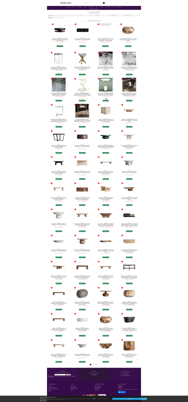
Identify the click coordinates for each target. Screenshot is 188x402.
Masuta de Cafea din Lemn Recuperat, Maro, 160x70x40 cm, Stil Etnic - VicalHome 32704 (59, 303)
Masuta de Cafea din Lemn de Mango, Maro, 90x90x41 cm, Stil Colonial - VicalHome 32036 (105, 303)
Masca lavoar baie (98, 386)
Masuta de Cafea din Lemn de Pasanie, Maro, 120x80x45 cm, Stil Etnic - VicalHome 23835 (82, 198)
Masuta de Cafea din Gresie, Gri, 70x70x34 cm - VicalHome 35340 (58, 224)
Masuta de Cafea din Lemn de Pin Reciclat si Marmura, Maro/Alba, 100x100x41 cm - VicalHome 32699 (105, 224)
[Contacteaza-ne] (125, 2)
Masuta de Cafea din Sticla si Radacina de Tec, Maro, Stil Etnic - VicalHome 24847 (106, 355)
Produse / (91, 11)
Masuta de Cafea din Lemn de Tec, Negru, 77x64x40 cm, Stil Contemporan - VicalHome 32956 (129, 329)
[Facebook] (92, 375)
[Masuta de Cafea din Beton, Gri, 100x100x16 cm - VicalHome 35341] (58, 241)
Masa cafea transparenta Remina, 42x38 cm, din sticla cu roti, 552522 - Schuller (105, 68)
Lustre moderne (97, 388)
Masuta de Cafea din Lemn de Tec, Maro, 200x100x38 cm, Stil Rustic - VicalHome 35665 (105, 277)
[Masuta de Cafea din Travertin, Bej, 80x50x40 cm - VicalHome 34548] (82, 163)
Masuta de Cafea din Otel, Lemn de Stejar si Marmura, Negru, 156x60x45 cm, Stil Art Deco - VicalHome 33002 (129, 224)
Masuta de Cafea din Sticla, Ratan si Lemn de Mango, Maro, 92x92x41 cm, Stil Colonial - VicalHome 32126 (129, 277)
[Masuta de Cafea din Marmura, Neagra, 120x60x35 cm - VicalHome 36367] (82, 30)
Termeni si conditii (51, 387)
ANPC (72, 389)
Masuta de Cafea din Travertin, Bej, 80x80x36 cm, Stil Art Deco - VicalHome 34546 (129, 146)
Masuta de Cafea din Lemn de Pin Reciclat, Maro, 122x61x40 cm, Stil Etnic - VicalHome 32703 (82, 277)
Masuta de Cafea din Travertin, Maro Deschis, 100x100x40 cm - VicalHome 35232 (105, 198)
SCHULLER (105, 66)
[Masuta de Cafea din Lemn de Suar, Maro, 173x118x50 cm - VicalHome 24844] (129, 189)
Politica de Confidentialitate (53, 388)
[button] (75, 400)
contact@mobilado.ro (126, 375)
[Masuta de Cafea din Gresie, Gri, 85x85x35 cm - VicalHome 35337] (129, 163)
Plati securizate (73, 386)
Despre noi (50, 386)
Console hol (97, 389)
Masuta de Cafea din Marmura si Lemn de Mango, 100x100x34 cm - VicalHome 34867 (58, 172)
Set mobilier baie (97, 387)
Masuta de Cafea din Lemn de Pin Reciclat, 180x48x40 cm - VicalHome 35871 (129, 120)
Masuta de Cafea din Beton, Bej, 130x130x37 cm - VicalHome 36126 (82, 355)
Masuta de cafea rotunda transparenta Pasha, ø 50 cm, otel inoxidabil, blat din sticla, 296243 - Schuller (82, 120)
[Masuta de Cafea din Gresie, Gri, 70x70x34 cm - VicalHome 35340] (58, 215)
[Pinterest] (94, 375)
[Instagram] (96, 375)
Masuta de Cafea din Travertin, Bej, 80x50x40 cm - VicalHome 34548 (82, 172)
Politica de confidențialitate (69, 399)
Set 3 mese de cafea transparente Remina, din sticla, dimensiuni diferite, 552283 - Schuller (59, 94)
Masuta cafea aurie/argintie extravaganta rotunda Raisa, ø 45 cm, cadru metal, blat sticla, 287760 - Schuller (82, 94)
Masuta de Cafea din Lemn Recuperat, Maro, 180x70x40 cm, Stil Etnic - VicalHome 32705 (59, 329)
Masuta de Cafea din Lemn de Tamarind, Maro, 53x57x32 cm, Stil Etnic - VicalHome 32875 (128, 39)
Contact (49, 391)
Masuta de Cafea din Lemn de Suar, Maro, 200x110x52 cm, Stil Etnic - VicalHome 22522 (59, 277)
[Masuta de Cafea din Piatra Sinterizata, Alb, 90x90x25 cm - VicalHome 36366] (82, 320)
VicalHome (105, 118)
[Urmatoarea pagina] (97, 364)
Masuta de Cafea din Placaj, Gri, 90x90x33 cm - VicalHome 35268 (82, 146)
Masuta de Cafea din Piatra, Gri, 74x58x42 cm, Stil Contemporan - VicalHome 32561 (82, 303)
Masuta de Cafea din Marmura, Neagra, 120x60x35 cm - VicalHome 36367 (82, 39)
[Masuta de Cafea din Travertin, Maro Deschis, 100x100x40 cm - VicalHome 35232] (105, 189)
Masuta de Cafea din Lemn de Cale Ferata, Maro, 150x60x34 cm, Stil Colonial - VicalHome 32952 (59, 355)
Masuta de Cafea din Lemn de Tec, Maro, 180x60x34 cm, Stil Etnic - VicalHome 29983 (105, 172)
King (82, 66)
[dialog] (94, 399)
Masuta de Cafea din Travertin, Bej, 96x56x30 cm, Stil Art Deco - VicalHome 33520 (129, 251)
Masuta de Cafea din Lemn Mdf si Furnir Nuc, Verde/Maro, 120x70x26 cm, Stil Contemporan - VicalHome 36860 (105, 39)
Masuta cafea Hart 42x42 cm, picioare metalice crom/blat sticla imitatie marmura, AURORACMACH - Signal (58, 68)
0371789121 (126, 374)
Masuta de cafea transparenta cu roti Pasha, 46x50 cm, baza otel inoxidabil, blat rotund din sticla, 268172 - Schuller (58, 120)
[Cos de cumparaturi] (127, 2)
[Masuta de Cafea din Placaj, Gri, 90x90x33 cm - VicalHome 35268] (82, 137)
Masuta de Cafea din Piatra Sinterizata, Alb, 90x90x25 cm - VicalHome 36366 (82, 329)
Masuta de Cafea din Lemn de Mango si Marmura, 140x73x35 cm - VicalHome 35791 (58, 198)
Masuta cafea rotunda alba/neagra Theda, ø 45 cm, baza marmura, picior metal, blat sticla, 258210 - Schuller (105, 94)
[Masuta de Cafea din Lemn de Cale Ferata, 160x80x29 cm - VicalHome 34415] (105, 241)
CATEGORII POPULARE (99, 384)
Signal (59, 66)
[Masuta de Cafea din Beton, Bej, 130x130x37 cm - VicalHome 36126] (82, 346)
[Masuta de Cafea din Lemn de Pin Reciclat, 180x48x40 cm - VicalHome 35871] (129, 111)
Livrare (49, 389)
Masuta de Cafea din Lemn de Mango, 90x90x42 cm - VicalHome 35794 (82, 250)
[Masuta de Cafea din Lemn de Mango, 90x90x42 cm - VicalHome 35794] (82, 241)
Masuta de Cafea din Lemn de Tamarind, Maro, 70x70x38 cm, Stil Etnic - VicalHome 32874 (129, 303)
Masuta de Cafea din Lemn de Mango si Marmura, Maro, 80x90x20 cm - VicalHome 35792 (82, 224)
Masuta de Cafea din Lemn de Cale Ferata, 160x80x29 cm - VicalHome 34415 (106, 251)
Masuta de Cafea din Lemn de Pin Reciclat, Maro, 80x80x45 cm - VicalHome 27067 (58, 146)
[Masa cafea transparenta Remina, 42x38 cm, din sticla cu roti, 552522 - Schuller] (105, 58)
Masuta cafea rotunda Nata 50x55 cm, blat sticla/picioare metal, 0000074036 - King (82, 68)
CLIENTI (72, 384)
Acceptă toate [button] (129, 398)
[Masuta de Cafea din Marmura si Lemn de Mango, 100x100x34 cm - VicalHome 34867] (58, 163)
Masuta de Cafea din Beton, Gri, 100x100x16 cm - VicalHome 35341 (58, 250)
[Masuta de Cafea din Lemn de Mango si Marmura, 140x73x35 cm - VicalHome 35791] (58, 189)
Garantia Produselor (74, 388)
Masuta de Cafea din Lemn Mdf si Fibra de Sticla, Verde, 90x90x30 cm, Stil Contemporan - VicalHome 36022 (106, 146)
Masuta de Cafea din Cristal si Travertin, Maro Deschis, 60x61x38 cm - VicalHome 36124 (106, 120)
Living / (95, 11)
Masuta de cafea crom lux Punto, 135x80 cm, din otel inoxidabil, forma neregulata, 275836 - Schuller (129, 94)
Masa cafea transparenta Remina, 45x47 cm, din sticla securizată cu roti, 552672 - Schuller (129, 68)
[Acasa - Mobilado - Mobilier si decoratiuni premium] (65, 3)
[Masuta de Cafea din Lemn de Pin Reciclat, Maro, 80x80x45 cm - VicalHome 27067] (58, 137)
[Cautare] (104, 3)
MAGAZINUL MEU (52, 384)
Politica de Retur (74, 387)
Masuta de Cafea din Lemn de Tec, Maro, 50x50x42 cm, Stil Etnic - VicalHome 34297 (129, 355)
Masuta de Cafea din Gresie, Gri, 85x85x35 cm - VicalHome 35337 (129, 172)
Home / (89, 11)
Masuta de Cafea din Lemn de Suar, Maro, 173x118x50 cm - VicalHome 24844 (129, 198)
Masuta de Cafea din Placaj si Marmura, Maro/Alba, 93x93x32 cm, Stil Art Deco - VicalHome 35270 (60, 39)
